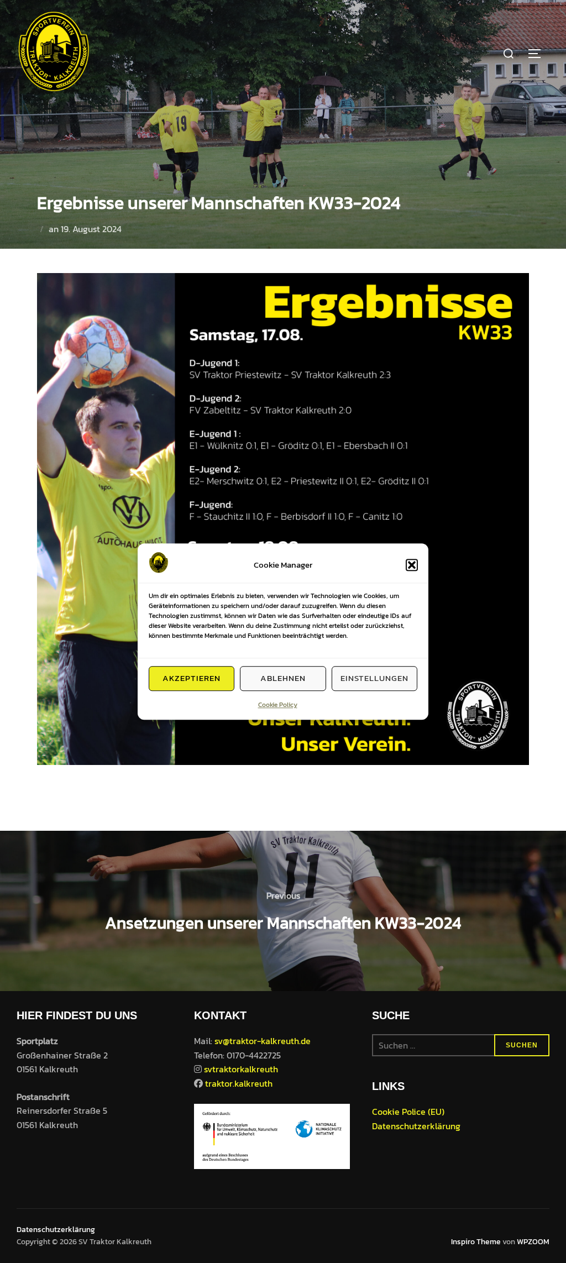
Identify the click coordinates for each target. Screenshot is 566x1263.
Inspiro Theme (476, 1242)
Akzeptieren (192, 678)
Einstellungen (374, 678)
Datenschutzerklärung (416, 1126)
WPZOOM (533, 1242)
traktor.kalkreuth (238, 1083)
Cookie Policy (277, 705)
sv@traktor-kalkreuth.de (262, 1040)
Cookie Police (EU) (408, 1111)
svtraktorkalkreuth (241, 1069)
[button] (411, 564)
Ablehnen (283, 678)
